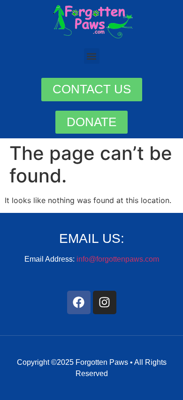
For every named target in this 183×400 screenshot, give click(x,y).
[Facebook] (79, 302)
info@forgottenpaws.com (117, 259)
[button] (91, 56)
